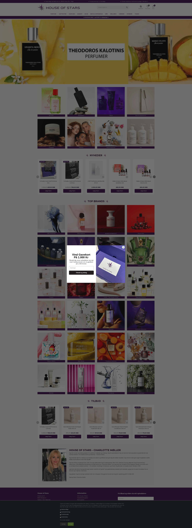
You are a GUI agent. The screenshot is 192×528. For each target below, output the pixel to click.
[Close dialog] (123, 247)
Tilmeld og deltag (81, 272)
